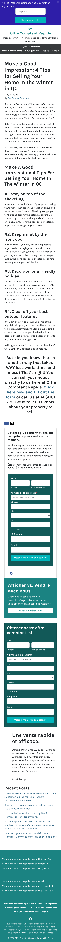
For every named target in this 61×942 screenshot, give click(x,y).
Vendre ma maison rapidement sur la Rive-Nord (28, 890)
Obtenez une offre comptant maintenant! (23, 904)
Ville (13, 511)
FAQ (31, 908)
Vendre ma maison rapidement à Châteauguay (27, 859)
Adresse (14, 502)
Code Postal (16, 529)
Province (14, 520)
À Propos (40, 908)
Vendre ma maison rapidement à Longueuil (25, 868)
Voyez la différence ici (30, 610)
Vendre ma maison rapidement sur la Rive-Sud (27, 886)
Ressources (51, 908)
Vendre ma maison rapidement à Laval (23, 881)
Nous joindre (32, 50)
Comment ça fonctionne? (15, 908)
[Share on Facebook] (6, 423)
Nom (13, 478)
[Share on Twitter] (12, 423)
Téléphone (17, 534)
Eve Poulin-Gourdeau (19, 98)
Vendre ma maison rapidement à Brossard (25, 863)
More (54, 50)
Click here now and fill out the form (30, 392)
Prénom (14, 488)
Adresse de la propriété (24, 492)
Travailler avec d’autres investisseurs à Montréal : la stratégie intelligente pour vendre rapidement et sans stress (30, 797)
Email (14, 545)
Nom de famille (38, 488)
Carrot (50, 938)
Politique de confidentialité (26, 911)
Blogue (45, 50)
